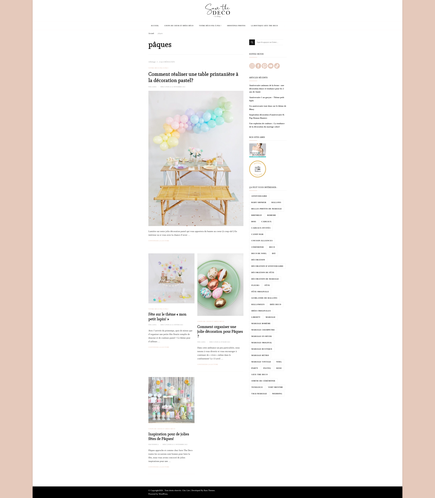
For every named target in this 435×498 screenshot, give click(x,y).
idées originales (261, 311)
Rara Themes (209, 490)
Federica (155, 444)
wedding (277, 394)
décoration (258, 260)
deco (272, 247)
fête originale (260, 292)
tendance (257, 387)
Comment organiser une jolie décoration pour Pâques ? (220, 331)
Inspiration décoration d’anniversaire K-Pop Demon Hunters (267, 116)
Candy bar (257, 234)
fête (267, 285)
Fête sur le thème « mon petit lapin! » (167, 316)
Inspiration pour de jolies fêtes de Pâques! (168, 436)
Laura (153, 87)
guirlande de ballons (264, 298)
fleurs (255, 285)
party (254, 368)
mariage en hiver (261, 336)
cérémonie (257, 247)
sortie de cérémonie (263, 381)
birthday (256, 215)
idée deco (275, 304)
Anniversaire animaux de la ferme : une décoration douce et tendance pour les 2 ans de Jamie (266, 88)
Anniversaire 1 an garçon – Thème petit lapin (266, 99)
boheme (271, 215)
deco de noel (259, 253)
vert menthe (275, 387)
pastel (267, 368)
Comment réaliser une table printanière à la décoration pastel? (193, 77)
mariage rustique (261, 349)
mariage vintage (261, 362)
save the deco (259, 374)
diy (274, 253)
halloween (258, 304)
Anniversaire (259, 196)
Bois (253, 222)
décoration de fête (262, 272)
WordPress (163, 494)
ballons (276, 202)
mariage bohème (261, 323)
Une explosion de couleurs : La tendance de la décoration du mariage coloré (267, 125)
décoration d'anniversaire (267, 266)
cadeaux (266, 222)
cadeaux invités (261, 228)
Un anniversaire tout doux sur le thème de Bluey (267, 107)
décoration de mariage (265, 279)
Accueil (155, 26)
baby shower (258, 202)
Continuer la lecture (158, 241)
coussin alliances (262, 241)
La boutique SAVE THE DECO (264, 26)
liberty (255, 317)
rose (279, 368)
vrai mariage (259, 394)
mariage (271, 317)
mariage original (261, 343)
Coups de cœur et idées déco (178, 26)
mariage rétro (260, 355)
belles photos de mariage (266, 209)
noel (279, 362)
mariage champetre (263, 330)
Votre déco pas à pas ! (210, 26)
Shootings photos (236, 26)
